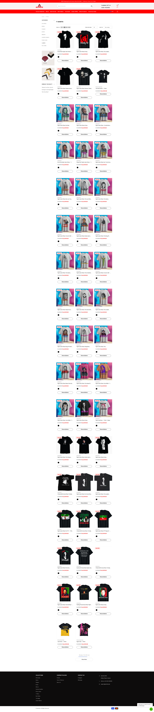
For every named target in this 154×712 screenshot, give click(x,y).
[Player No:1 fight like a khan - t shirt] (84, 150)
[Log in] (117, 11)
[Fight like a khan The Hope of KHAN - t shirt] (84, 371)
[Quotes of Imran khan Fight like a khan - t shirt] (84, 556)
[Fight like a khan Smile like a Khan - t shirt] (84, 224)
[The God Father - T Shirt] (103, 76)
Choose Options (65, 60)
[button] (61, 27)
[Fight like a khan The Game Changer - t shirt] (103, 187)
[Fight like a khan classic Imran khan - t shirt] (65, 76)
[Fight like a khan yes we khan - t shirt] (65, 592)
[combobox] (73, 6)
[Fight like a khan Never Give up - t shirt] (65, 371)
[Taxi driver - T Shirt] (65, 629)
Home (43, 16)
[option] (77, 1)
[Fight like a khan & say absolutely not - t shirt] (103, 592)
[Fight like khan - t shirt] (103, 408)
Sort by (101, 27)
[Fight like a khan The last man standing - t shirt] (84, 187)
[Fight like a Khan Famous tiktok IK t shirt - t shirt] (84, 76)
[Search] (75, 6)
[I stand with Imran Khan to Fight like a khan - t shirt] (65, 482)
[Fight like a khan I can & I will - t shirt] (65, 224)
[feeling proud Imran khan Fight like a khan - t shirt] (84, 592)
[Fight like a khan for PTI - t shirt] (65, 519)
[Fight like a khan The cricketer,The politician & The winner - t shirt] (103, 334)
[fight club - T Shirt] (84, 629)
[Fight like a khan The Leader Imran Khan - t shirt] (103, 297)
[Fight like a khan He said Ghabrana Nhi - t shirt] (65, 113)
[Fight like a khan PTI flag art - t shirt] (103, 519)
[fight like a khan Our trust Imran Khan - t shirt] (103, 150)
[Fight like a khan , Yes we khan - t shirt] (103, 113)
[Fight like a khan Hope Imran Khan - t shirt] (65, 297)
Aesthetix (59, 86)
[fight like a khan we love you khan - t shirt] (65, 187)
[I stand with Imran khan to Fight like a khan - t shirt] (103, 556)
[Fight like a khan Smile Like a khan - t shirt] (84, 445)
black (58, 57)
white (60, 57)
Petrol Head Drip (99, 86)
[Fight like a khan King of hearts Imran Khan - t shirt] (65, 334)
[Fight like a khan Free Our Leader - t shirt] (65, 556)
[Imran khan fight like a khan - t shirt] (65, 39)
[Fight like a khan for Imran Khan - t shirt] (84, 482)
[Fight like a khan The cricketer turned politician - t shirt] (84, 261)
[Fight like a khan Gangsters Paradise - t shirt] (84, 334)
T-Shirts (47, 16)
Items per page (88, 27)
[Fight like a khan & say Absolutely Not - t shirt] (84, 113)
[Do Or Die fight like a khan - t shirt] (65, 150)
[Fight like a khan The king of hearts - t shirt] (103, 224)
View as (58, 27)
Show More (84, 659)
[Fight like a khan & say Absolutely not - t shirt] (84, 39)
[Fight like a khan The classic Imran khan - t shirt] (65, 445)
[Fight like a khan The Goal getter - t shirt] (84, 297)
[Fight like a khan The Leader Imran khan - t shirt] (103, 39)
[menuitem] (48, 23)
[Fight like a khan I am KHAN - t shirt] (103, 371)
